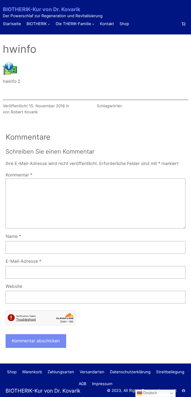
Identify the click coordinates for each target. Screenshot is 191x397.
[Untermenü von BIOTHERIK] (49, 24)
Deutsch (149, 393)
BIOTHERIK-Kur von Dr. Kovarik (41, 9)
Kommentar (19, 175)
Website (14, 286)
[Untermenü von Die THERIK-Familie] (93, 24)
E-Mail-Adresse (23, 261)
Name (13, 236)
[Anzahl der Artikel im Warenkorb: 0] (183, 24)
